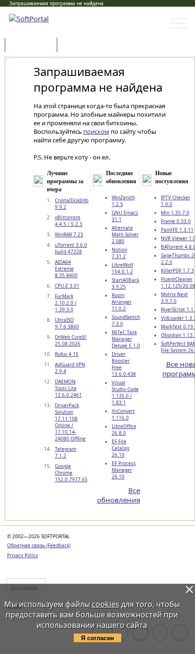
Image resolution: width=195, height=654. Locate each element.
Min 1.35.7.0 (175, 212)
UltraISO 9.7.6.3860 (67, 323)
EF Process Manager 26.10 (124, 470)
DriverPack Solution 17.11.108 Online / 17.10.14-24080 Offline (70, 422)
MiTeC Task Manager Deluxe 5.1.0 (126, 339)
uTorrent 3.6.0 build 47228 (71, 248)
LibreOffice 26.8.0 (124, 429)
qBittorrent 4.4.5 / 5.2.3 (68, 220)
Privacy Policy (22, 555)
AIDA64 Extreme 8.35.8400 (66, 269)
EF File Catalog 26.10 (120, 448)
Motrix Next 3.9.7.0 (174, 297)
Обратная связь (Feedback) (39, 545)
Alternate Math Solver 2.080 (125, 234)
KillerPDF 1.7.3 (177, 270)
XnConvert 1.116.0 (123, 414)
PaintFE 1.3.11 (177, 229)
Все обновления (118, 495)
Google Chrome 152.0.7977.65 (71, 473)
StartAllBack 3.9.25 (125, 283)
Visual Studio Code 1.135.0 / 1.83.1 (125, 392)
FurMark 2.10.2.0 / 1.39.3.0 (66, 303)
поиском (96, 131)
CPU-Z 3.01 (67, 285)
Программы (33, 45)
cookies (105, 604)
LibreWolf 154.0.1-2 (122, 268)
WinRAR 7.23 (69, 234)
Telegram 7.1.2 (65, 452)
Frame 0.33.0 (176, 221)
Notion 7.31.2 (119, 253)
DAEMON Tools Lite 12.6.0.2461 (68, 388)
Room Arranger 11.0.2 (122, 302)
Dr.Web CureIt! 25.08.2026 (71, 340)
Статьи (80, 45)
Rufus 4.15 (67, 354)
